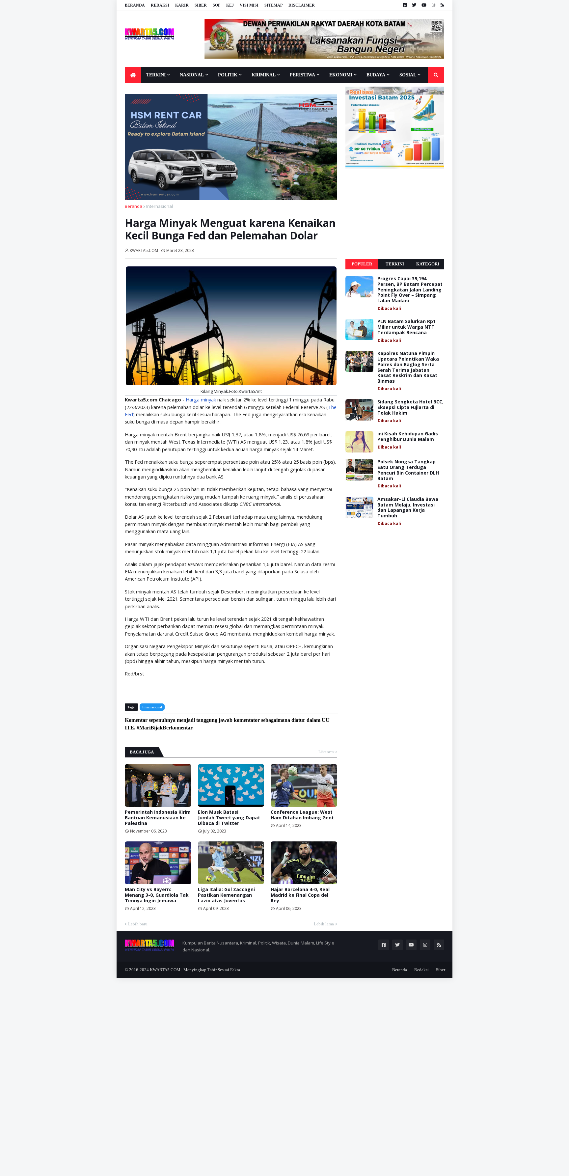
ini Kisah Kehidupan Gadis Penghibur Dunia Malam (407, 436)
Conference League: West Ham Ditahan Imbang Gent (302, 815)
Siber (201, 5)
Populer (362, 263)
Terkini (395, 263)
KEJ (230, 5)
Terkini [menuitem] (156, 74)
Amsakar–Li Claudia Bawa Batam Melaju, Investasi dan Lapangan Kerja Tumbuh (407, 508)
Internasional (159, 206)
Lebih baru (138, 923)
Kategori (427, 263)
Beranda (135, 5)
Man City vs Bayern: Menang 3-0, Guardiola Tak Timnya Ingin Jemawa (157, 895)
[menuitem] (133, 75)
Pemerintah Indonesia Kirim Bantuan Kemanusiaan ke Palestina (158, 817)
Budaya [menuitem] (375, 74)
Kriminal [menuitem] (264, 74)
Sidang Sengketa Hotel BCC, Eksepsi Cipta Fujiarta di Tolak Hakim (410, 407)
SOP (216, 5)
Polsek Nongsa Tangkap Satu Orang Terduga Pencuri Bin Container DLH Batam (408, 470)
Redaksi (160, 5)
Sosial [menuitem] (407, 74)
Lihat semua (327, 752)
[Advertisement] (394, 214)
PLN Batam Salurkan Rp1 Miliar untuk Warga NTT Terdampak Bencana (406, 327)
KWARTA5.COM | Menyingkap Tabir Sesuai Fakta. (195, 969)
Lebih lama (324, 923)
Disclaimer (301, 5)
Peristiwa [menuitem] (302, 74)
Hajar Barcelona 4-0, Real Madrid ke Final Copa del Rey (300, 895)
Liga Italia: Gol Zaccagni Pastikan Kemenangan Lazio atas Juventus (226, 895)
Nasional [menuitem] (192, 74)
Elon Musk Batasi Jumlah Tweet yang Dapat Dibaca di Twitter (229, 817)
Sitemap (273, 5)
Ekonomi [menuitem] (340, 74)
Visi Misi (249, 5)
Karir (182, 5)
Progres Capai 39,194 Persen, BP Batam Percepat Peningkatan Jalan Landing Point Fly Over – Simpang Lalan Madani (410, 290)
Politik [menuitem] (227, 74)
